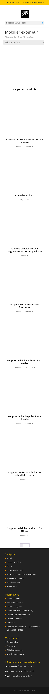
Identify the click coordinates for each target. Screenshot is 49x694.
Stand (9, 558)
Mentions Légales (14, 606)
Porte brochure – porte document (21, 574)
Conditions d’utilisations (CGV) (20, 610)
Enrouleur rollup (14, 562)
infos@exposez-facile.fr (22, 676)
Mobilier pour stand (15, 578)
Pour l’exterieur (13, 582)
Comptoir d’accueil (15, 570)
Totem (9, 566)
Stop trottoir (12, 586)
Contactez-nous (13, 598)
